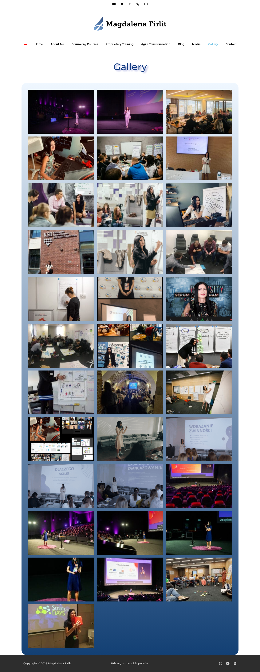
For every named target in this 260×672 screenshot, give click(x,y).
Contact (231, 44)
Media (196, 44)
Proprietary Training (120, 44)
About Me (57, 44)
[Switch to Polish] (25, 44)
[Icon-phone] (138, 4)
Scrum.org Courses (85, 44)
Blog (181, 44)
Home (39, 44)
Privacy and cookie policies (130, 663)
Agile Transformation (155, 44)
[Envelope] (146, 4)
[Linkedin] (122, 4)
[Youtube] (114, 4)
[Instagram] (130, 4)
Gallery (213, 44)
